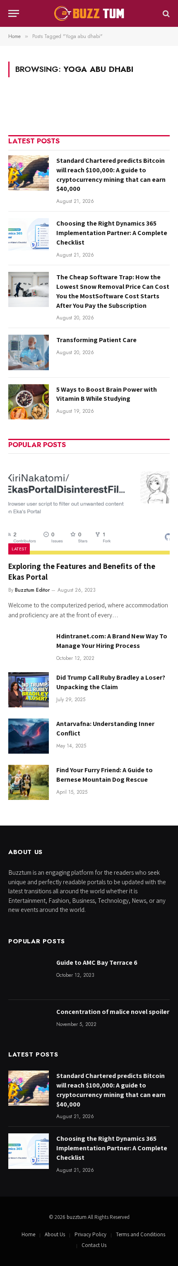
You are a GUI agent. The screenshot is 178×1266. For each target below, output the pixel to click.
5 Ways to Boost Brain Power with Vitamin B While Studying (106, 394)
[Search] (165, 13)
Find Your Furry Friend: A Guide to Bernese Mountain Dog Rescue (104, 775)
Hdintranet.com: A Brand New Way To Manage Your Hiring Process (111, 641)
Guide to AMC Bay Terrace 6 (96, 962)
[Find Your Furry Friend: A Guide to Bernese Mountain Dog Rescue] (28, 782)
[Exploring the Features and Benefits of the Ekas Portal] (89, 506)
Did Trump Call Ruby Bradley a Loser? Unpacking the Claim (110, 682)
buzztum (77, 1217)
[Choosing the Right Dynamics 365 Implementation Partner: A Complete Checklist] (28, 235)
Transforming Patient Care (96, 340)
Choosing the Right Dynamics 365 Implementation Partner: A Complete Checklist (111, 233)
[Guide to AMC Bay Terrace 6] (28, 974)
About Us (55, 1234)
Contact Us (94, 1245)
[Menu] (13, 13)
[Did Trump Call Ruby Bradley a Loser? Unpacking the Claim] (28, 689)
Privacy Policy (90, 1234)
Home (28, 1234)
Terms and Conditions (140, 1234)
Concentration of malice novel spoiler (112, 1011)
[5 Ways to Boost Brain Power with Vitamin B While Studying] (28, 401)
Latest (19, 548)
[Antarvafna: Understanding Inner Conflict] (28, 736)
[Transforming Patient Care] (28, 352)
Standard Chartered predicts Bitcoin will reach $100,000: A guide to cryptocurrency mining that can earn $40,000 (111, 174)
